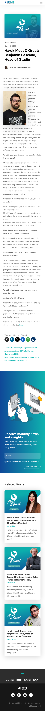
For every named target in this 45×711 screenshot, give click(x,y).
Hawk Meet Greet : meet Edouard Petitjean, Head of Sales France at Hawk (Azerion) (22, 577)
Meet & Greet (10, 42)
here (21, 325)
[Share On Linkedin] (12, 339)
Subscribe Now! (32, 467)
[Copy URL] (33, 339)
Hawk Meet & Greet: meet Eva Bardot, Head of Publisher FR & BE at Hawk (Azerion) (21, 520)
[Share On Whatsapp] (28, 339)
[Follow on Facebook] (31, 695)
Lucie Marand (24, 67)
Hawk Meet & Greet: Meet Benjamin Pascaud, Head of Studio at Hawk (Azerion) (20, 634)
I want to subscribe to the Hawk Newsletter (23, 461)
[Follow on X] (19, 695)
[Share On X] (17, 339)
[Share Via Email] (6, 339)
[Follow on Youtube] (25, 695)
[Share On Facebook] (22, 339)
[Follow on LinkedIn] (13, 695)
